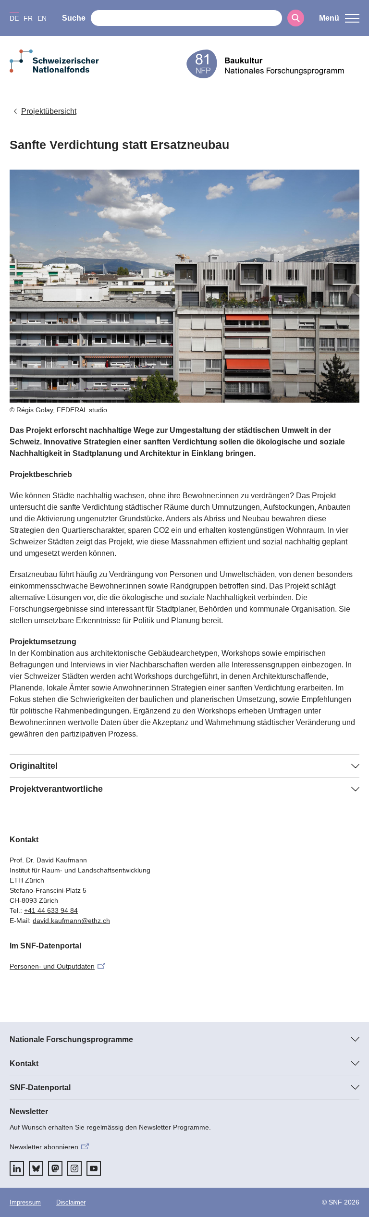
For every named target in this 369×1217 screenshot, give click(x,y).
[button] (339, 18)
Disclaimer (71, 1202)
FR (28, 18)
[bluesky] (36, 1168)
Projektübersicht (48, 111)
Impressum (25, 1202)
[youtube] (93, 1168)
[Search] (295, 18)
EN (42, 18)
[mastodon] (55, 1168)
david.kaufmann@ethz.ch (71, 920)
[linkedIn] (17, 1168)
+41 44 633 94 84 (51, 910)
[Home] (272, 63)
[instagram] (74, 1168)
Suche (74, 18)
